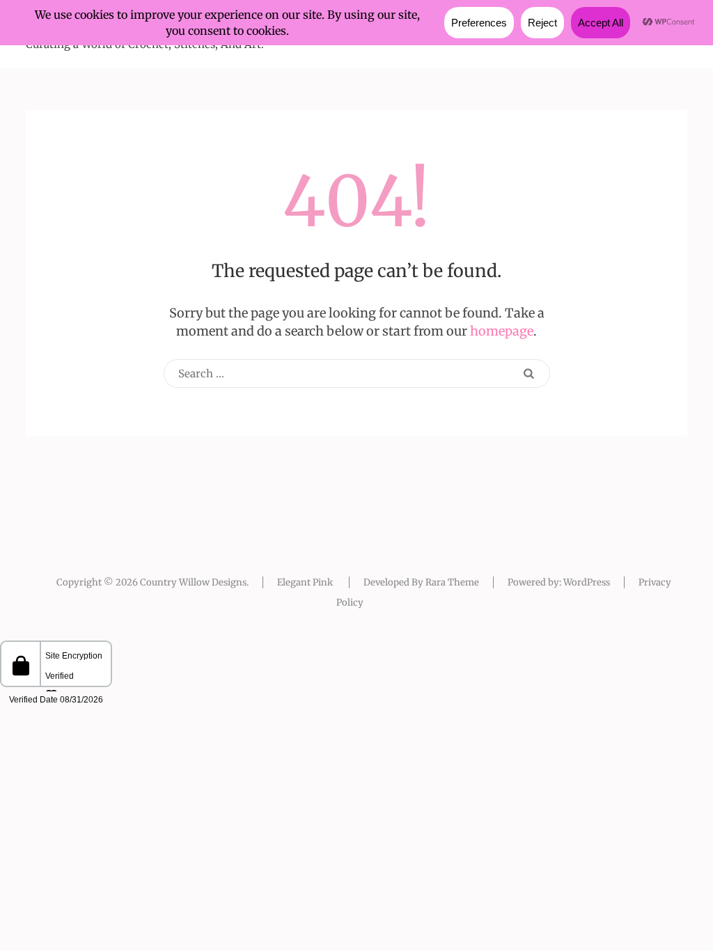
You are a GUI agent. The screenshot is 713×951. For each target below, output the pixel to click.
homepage (501, 331)
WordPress (586, 582)
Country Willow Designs (193, 582)
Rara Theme (452, 582)
